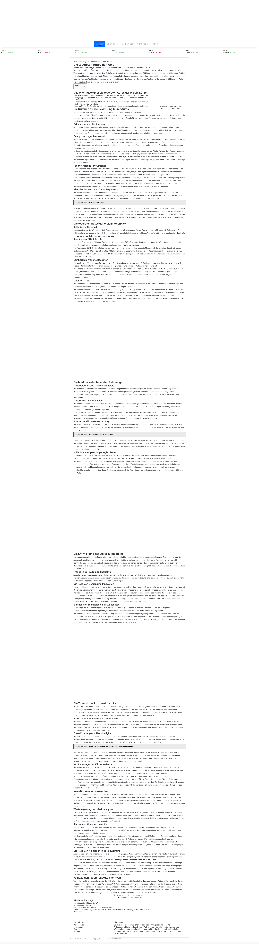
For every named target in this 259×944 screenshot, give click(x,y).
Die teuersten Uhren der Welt (85, 905)
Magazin (99, 43)
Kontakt (76, 929)
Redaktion (77, 68)
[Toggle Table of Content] (82, 86)
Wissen (154, 43)
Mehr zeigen (78, 912)
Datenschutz (78, 925)
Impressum (78, 927)
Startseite (77, 62)
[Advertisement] (129, 25)
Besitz (163, 836)
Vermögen (142, 43)
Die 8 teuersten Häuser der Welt (86, 903)
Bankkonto (112, 43)
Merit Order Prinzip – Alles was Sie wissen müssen (94, 907)
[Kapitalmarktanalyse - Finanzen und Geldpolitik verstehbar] (129, 5)
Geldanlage (127, 43)
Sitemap (76, 931)
